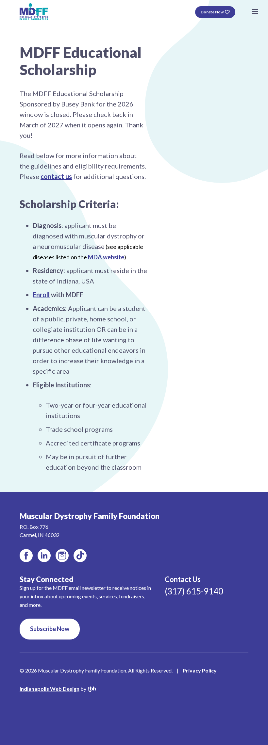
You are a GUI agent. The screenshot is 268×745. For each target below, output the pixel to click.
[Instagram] (62, 555)
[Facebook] (26, 555)
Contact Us (183, 579)
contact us (56, 176)
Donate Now (212, 11)
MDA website (106, 257)
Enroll (41, 295)
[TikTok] (80, 555)
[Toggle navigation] (255, 12)
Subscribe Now (49, 628)
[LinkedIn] (44, 555)
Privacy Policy (200, 670)
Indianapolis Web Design (49, 689)
